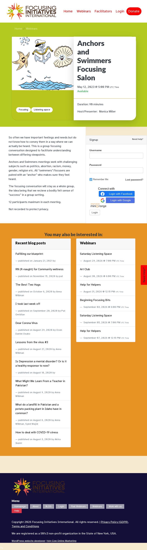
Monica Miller (107, 111)
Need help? (137, 139)
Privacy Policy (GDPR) (114, 522)
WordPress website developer (28, 540)
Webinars (84, 11)
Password (95, 164)
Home (68, 11)
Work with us (115, 506)
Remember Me (100, 179)
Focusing (23, 109)
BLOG (48, 506)
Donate (133, 11)
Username (95, 150)
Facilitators (103, 11)
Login (120, 11)
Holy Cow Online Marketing (61, 540)
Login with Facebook (120, 193)
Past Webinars (78, 506)
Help (16, 510)
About (36, 506)
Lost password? (134, 179)
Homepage (20, 506)
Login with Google (120, 200)
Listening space (42, 109)
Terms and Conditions (25, 526)
